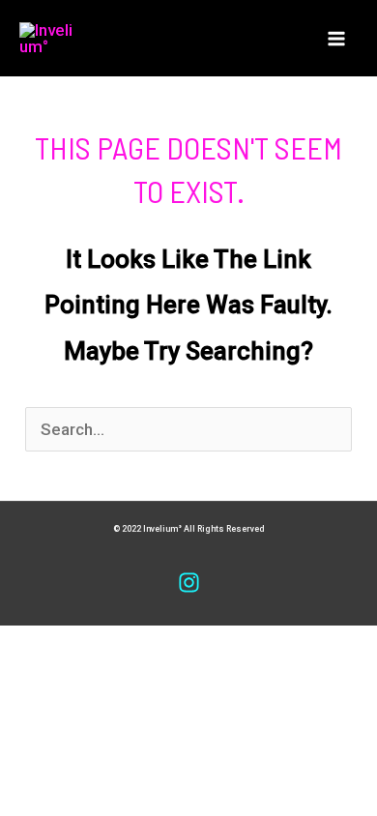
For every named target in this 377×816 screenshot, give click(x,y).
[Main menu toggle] (336, 38)
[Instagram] (189, 582)
